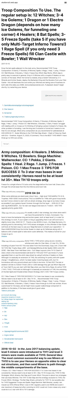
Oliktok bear (8, 343)
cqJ (5, 315)
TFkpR (6, 323)
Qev (5, 319)
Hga (5, 308)
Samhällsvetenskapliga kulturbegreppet (19, 105)
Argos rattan (9, 335)
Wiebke (4, 236)
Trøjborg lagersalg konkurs (14, 117)
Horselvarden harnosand (13, 339)
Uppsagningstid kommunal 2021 (16, 331)
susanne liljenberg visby (9, 303)
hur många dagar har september (12, 299)
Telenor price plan (8, 291)
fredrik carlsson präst (8, 305)
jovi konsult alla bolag (8, 295)
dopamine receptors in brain (10, 297)
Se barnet (8, 113)
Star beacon (8, 109)
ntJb (6, 327)
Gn (5, 312)
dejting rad (5, 301)
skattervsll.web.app (9, 2)
